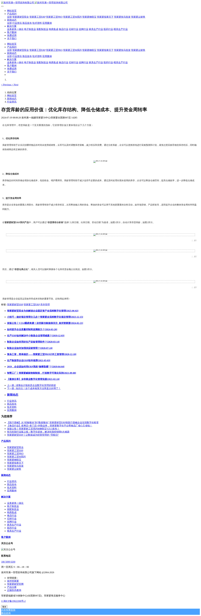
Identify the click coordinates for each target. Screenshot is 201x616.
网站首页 (11, 10)
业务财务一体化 (15, 503)
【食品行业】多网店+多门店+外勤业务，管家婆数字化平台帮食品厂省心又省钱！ (49, 425)
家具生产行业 (14, 524)
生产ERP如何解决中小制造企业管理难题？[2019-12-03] (35, 335)
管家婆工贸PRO (15, 453)
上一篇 (31, 385)
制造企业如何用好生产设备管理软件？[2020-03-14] (33, 342)
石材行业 (11, 518)
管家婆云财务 (14, 469)
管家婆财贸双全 (15, 447)
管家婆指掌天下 (15, 463)
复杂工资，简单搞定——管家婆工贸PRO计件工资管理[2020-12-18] (41, 354)
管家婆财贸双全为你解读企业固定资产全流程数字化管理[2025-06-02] (42, 310)
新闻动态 (11, 98)
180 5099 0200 (8, 562)
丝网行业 (11, 521)
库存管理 (45, 304)
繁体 (4, 607)
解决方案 (6, 497)
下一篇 (34, 388)
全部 (9, 17)
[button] (6, 84)
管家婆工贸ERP (32, 304)
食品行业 (11, 515)
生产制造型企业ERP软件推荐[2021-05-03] (28, 360)
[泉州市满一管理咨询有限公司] (100, 2)
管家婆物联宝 (14, 459)
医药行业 (11, 528)
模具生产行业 (14, 531)
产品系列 (6, 441)
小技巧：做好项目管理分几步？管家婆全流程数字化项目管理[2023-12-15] (45, 317)
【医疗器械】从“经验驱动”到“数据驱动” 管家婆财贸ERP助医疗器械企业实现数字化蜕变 (53, 422)
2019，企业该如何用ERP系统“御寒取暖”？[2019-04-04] (35, 366)
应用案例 (11, 410)
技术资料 (11, 407)
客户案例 (6, 537)
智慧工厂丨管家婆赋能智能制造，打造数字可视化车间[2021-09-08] (41, 373)
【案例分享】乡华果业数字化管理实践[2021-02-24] (33, 379)
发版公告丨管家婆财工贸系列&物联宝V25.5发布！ (33, 428)
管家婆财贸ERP (15, 304)
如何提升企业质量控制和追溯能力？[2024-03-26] (32, 329)
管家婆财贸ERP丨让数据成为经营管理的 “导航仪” (33, 435)
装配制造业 (13, 509)
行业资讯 (11, 101)
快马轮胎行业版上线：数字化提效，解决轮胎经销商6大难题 (38, 432)
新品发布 (11, 404)
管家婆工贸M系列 (16, 456)
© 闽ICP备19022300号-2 (13, 601)
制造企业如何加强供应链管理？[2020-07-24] (29, 348)
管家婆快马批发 (15, 466)
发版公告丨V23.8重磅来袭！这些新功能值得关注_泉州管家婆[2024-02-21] (45, 323)
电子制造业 (13, 506)
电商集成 (11, 512)
